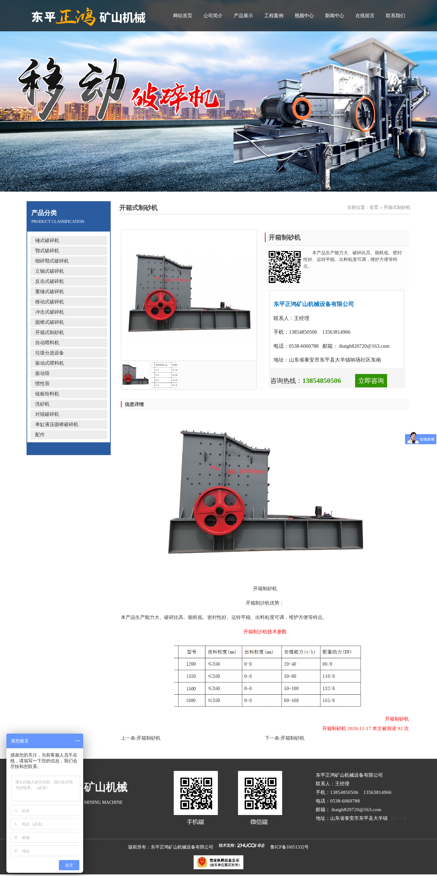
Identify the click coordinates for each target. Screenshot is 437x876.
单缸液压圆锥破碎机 (56, 424)
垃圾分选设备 (49, 352)
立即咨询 (371, 380)
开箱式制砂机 (49, 332)
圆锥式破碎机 (49, 322)
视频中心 (304, 15)
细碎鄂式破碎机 (52, 260)
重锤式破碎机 (49, 291)
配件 (40, 434)
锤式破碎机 (47, 240)
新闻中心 (334, 15)
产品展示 (243, 15)
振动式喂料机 (49, 363)
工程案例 (273, 15)
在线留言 (365, 15)
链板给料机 (47, 393)
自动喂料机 (47, 342)
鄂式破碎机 (47, 250)
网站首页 (182, 15)
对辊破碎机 (47, 414)
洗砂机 (42, 404)
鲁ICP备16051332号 (289, 847)
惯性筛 (42, 383)
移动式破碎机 (49, 301)
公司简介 (213, 15)
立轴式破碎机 (49, 271)
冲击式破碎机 (49, 312)
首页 (373, 207)
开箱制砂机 (149, 738)
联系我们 (395, 15)
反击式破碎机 (49, 281)
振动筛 (42, 373)
